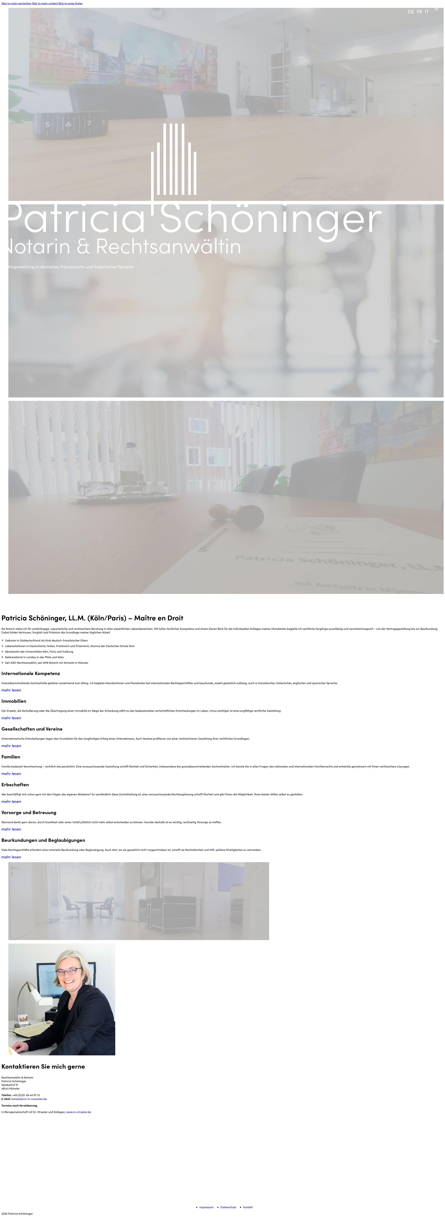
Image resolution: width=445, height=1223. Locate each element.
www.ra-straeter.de (78, 1112)
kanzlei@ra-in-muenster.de (29, 1099)
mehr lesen (11, 689)
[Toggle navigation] (382, 2)
